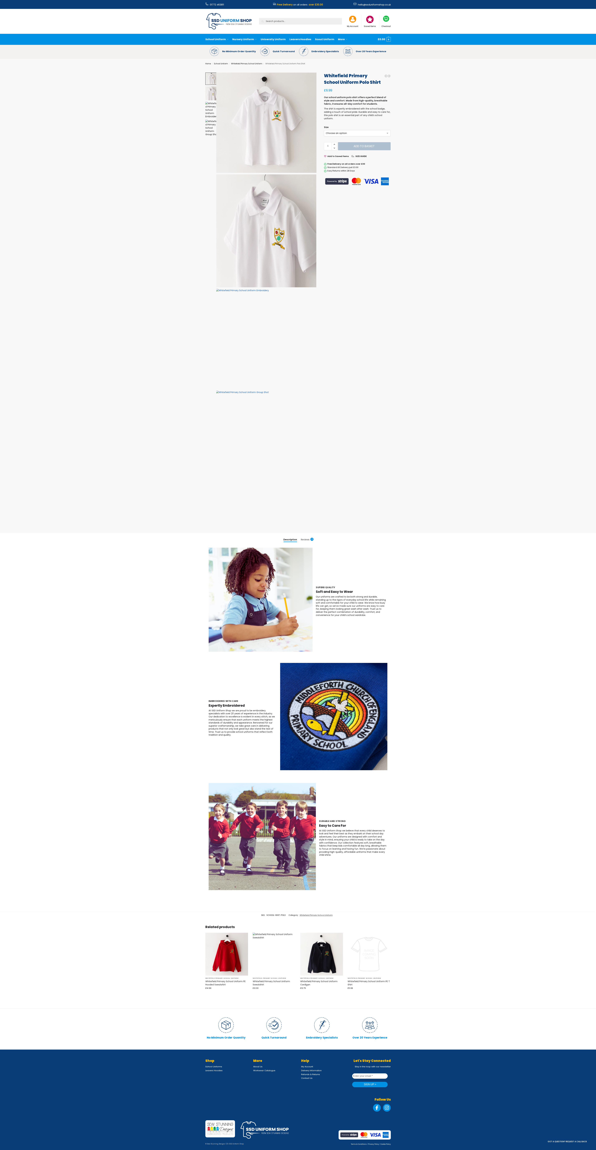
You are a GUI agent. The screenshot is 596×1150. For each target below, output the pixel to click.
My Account (352, 26)
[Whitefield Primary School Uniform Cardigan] (321, 954)
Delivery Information (311, 1070)
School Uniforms (213, 1066)
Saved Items (370, 26)
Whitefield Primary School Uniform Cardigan (318, 983)
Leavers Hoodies (214, 1070)
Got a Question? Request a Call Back (567, 1141)
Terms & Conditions (359, 1144)
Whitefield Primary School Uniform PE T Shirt (369, 983)
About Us (257, 1066)
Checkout (386, 26)
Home (208, 63)
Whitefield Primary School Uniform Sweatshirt (271, 983)
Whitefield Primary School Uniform (246, 63)
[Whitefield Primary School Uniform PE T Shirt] (369, 954)
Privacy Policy (373, 1144)
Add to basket (364, 146)
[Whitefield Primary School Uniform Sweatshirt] (386, 76)
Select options (274, 994)
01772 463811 (217, 4)
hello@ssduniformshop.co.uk (374, 4)
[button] (384, 39)
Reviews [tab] (307, 539)
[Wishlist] (243, 937)
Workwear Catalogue (264, 1070)
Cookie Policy (386, 1144)
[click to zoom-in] (266, 123)
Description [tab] (290, 539)
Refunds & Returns (310, 1074)
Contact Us (306, 1078)
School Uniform (221, 63)
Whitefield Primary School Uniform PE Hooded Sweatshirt (225, 983)
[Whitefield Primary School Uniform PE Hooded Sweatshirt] (389, 76)
